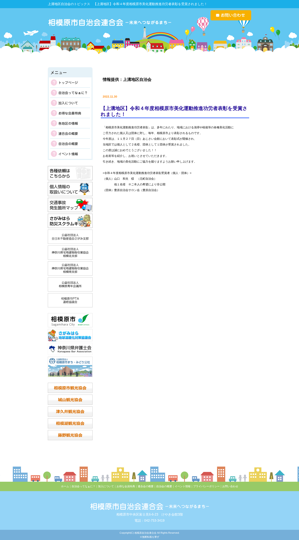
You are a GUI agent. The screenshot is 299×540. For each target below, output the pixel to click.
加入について (70, 103)
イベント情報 (70, 154)
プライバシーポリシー (206, 486)
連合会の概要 (70, 133)
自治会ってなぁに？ (70, 93)
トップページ (70, 82)
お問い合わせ (230, 486)
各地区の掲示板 (70, 123)
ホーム (65, 486)
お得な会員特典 (70, 113)
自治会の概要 (70, 144)
